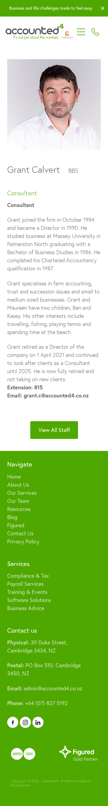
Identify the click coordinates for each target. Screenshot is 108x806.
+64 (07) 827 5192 (37, 703)
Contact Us (20, 533)
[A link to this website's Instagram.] (25, 722)
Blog (12, 517)
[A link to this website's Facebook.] (12, 722)
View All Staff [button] (54, 430)
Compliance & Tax (28, 575)
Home (14, 476)
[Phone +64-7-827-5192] (95, 32)
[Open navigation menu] (81, 32)
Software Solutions (29, 600)
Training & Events (27, 592)
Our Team (18, 500)
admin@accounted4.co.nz (44, 688)
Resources (19, 509)
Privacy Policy (23, 541)
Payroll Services (25, 583)
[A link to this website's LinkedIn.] (38, 722)
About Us (18, 484)
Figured (15, 525)
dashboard (50, 781)
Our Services (22, 492)
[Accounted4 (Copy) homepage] (39, 32)
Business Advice (25, 608)
